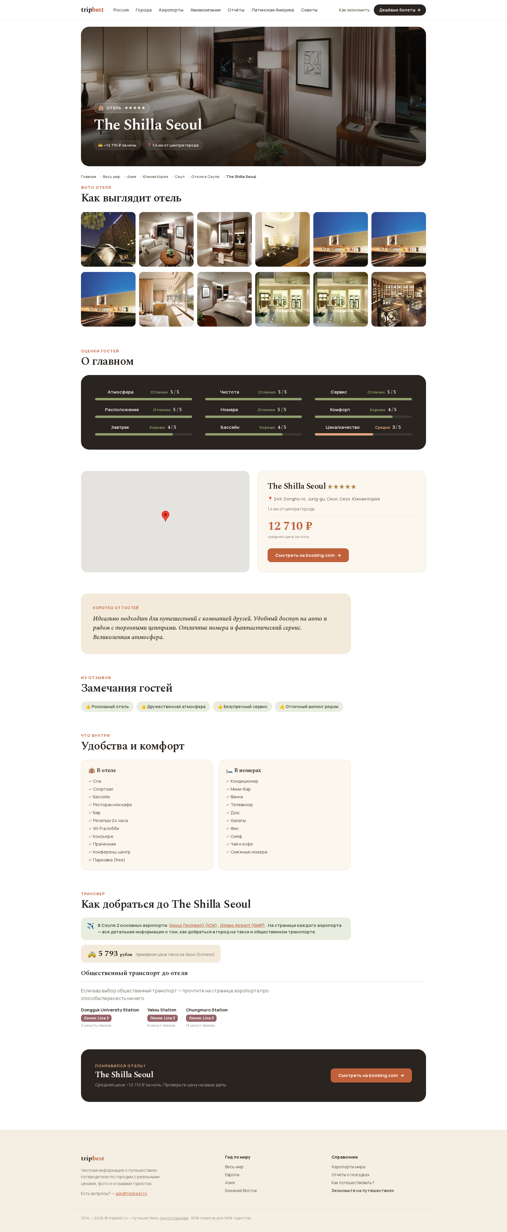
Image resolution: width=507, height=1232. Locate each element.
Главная (88, 176)
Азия (131, 176)
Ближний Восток (241, 1190)
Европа (232, 1174)
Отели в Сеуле (205, 176)
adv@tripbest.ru (131, 1193)
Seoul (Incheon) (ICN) (193, 925)
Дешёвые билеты (400, 10)
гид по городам (174, 1218)
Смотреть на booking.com (308, 555)
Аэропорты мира (348, 1166)
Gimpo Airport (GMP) (242, 925)
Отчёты (236, 10)
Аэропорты (171, 10)
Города (144, 10)
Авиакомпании (205, 10)
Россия (121, 10)
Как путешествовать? (353, 1182)
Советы (309, 10)
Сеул (180, 176)
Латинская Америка (272, 10)
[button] (165, 516)
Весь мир (111, 176)
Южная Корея (155, 176)
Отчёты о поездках (350, 1174)
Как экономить (354, 10)
